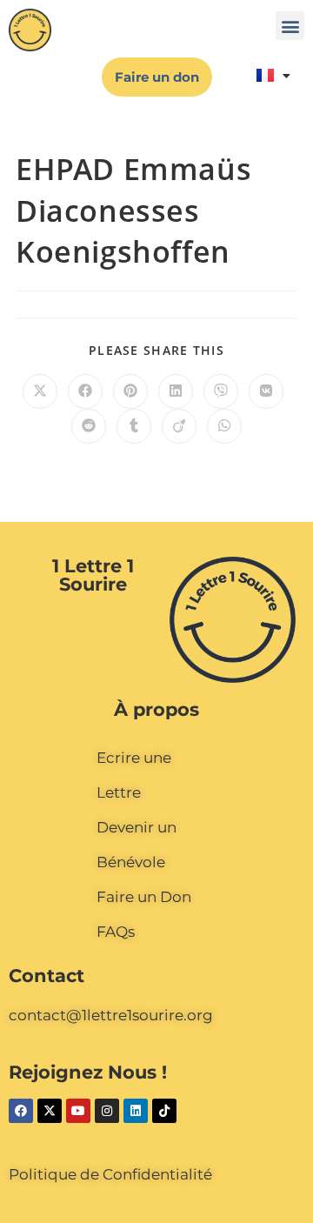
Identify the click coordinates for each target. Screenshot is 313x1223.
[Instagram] (107, 1111)
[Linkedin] (135, 1111)
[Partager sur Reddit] (88, 426)
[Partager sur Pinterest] (130, 391)
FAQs (116, 931)
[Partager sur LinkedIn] (175, 391)
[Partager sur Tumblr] (134, 426)
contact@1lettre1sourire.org (111, 1015)
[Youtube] (78, 1111)
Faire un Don (144, 897)
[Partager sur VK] (266, 391)
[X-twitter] (49, 1111)
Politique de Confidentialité (110, 1174)
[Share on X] (40, 391)
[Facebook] (21, 1111)
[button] (290, 25)
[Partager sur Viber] (220, 391)
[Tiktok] (164, 1111)
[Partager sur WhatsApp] (224, 426)
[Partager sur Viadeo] (179, 426)
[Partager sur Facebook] (85, 391)
